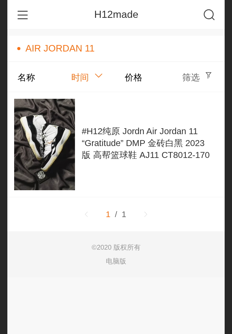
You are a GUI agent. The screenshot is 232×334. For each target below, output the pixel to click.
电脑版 (116, 261)
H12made (116, 14)
